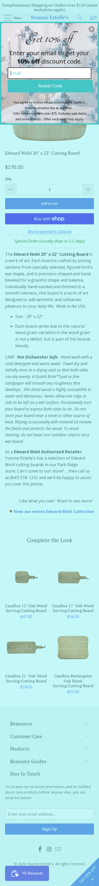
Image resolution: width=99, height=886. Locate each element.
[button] (92, 29)
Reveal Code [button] (50, 86)
